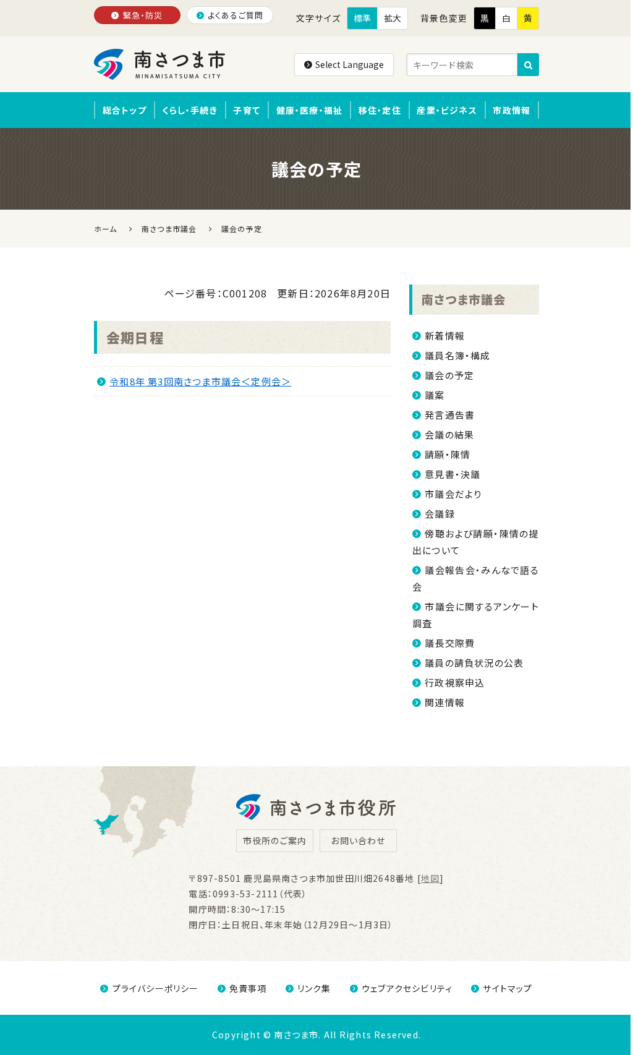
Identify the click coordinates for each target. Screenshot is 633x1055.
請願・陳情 (447, 454)
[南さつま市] (160, 64)
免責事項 (248, 988)
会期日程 (135, 337)
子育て (246, 110)
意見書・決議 (452, 474)
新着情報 (445, 335)
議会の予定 (449, 375)
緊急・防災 (143, 15)
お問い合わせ (358, 840)
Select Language (349, 64)
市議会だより (453, 493)
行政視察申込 (455, 682)
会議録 (440, 513)
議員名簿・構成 (457, 355)
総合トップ (125, 110)
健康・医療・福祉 (309, 110)
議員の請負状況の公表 (474, 662)
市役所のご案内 (275, 840)
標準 (362, 18)
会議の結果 (449, 434)
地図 (430, 878)
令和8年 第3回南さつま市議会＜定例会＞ (200, 381)
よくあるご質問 (235, 15)
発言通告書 (450, 414)
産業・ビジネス (447, 110)
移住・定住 (380, 110)
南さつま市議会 (464, 299)
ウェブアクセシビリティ (407, 988)
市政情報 (511, 110)
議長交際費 (450, 642)
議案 (434, 394)
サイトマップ (507, 988)
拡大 (392, 18)
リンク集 (314, 988)
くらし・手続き (189, 110)
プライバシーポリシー (155, 988)
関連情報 (445, 702)
